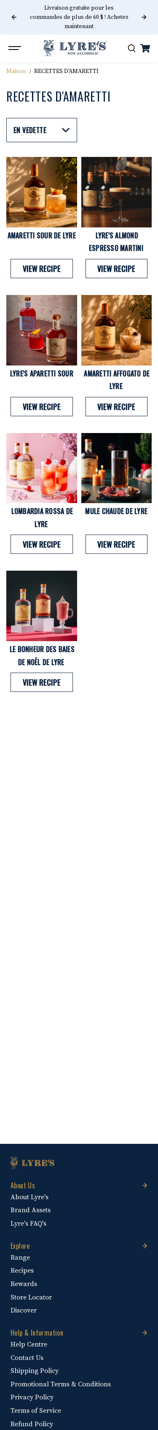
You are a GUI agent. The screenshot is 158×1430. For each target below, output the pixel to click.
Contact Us (27, 1358)
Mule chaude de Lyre (116, 511)
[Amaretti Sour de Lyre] (41, 192)
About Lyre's (29, 1197)
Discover (24, 1310)
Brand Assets (31, 1210)
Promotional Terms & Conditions (61, 1384)
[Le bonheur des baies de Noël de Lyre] (41, 606)
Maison (16, 71)
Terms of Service (36, 1411)
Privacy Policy (32, 1397)
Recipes (22, 1270)
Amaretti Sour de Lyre (42, 235)
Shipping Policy (35, 1371)
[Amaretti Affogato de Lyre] (116, 330)
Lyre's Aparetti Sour (41, 373)
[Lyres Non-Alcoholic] (75, 48)
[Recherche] (131, 48)
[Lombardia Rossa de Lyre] (41, 468)
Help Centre (29, 1344)
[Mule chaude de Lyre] (116, 468)
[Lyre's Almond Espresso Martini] (116, 192)
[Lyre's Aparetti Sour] (41, 330)
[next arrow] (144, 17)
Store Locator (31, 1297)
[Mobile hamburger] (15, 48)
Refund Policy (32, 1424)
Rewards (24, 1284)
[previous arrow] (13, 17)
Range (20, 1257)
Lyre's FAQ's (28, 1223)
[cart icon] (145, 48)
